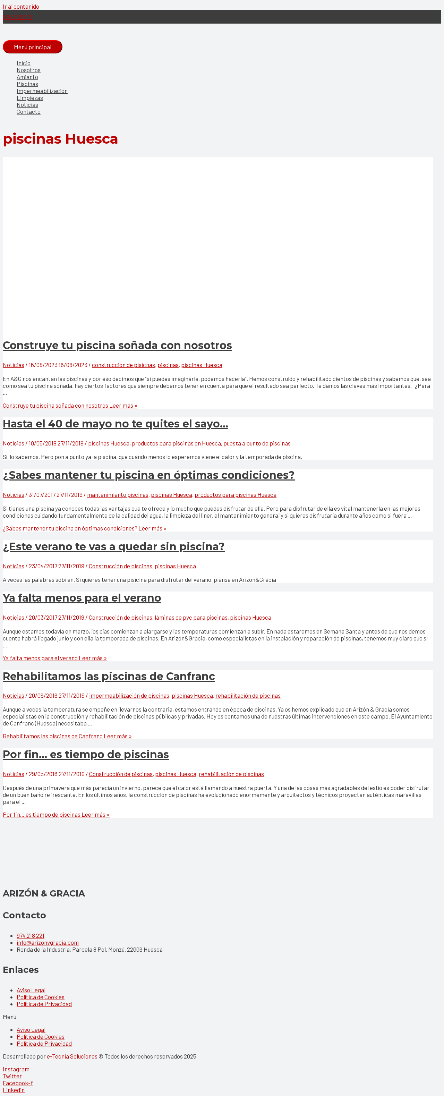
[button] (222, 1016)
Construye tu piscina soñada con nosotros (117, 345)
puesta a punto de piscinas (257, 443)
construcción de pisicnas (123, 364)
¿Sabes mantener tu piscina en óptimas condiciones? (149, 475)
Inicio (24, 62)
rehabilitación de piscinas (248, 695)
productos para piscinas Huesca (235, 494)
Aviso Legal (31, 989)
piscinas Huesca (201, 364)
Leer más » (70, 405)
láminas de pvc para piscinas (191, 617)
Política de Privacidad (44, 1003)
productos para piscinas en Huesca (176, 443)
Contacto (29, 111)
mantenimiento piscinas (117, 494)
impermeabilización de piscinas (129, 695)
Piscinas (27, 83)
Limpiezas (30, 97)
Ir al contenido (21, 6)
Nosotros (29, 69)
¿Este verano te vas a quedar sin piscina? (114, 546)
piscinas (168, 364)
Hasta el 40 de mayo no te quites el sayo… (115, 423)
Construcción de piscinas (120, 565)
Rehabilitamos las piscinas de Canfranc (109, 676)
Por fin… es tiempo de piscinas (86, 754)
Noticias (27, 104)
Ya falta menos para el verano (82, 598)
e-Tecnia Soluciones (72, 1056)
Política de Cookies (41, 996)
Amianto (27, 76)
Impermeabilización (42, 90)
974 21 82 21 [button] (17, 16)
